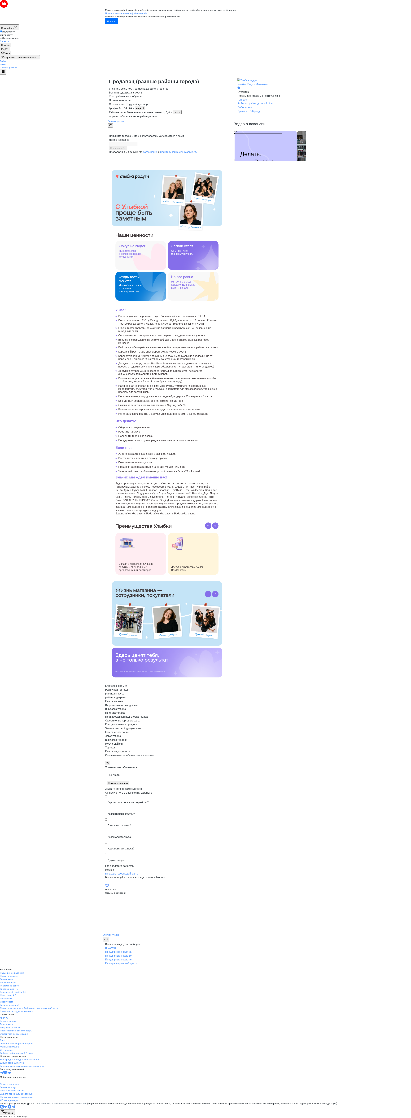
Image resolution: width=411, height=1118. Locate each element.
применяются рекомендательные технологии (63, 1103)
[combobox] (7, 1112)
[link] (5, 53)
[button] (3, 61)
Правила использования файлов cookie (159, 16)
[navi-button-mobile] (3, 72)
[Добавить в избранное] (110, 125)
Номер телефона (119, 139)
